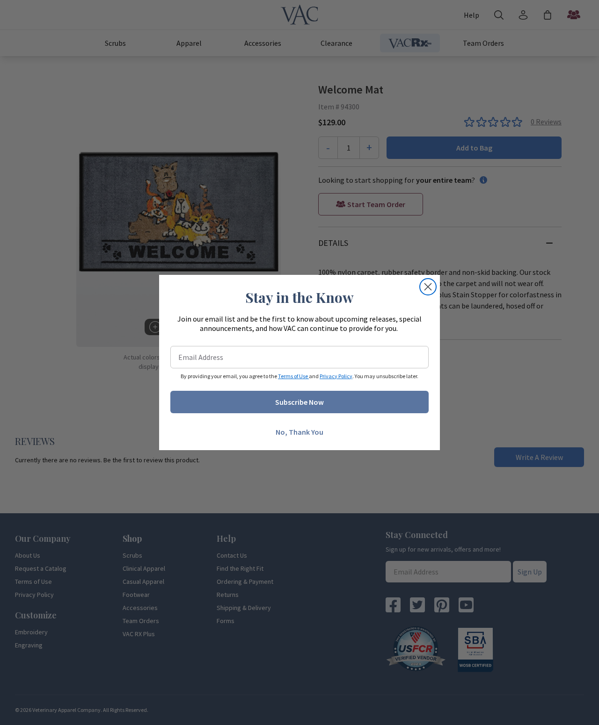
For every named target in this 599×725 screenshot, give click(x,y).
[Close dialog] (428, 287)
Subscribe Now (299, 402)
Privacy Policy (336, 376)
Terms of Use (293, 376)
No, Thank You (299, 432)
